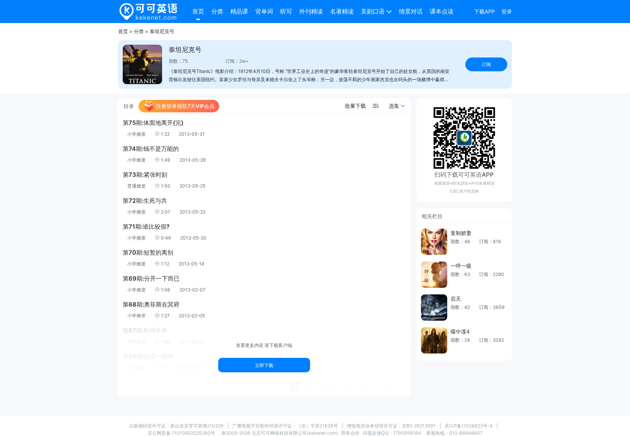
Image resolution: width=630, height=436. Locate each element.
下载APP (484, 11)
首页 (198, 11)
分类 (217, 11)
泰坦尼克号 (162, 31)
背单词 (264, 11)
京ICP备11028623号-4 (469, 425)
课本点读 (441, 11)
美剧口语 (373, 11)
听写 (286, 11)
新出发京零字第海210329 (196, 425)
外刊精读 (311, 11)
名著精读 (342, 11)
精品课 (239, 11)
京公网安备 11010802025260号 (181, 433)
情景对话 (411, 11)
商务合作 (350, 433)
